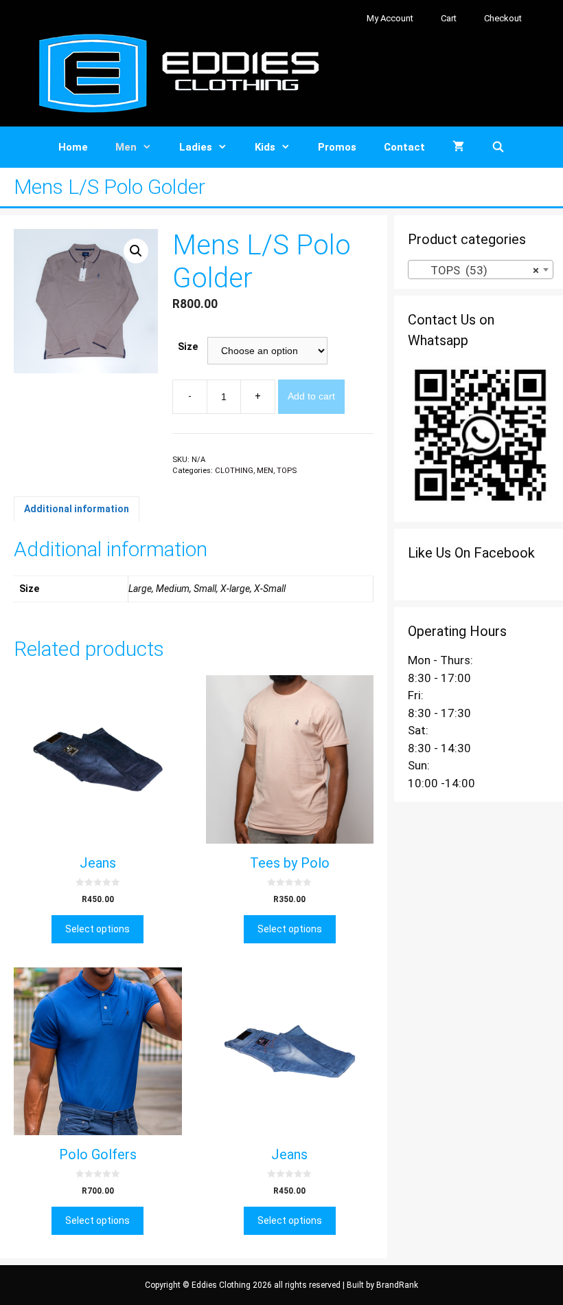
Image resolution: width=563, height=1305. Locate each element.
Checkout (503, 18)
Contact (404, 147)
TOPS (287, 470)
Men (126, 147)
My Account (390, 18)
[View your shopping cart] (458, 147)
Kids (265, 147)
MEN (265, 470)
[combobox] (480, 269)
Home (73, 147)
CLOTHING (234, 470)
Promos (337, 147)
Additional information (76, 508)
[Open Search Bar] (498, 147)
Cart (449, 18)
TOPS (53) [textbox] (476, 270)
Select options (97, 928)
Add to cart (311, 396)
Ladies (195, 147)
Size (188, 346)
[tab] (76, 508)
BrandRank (397, 1285)
